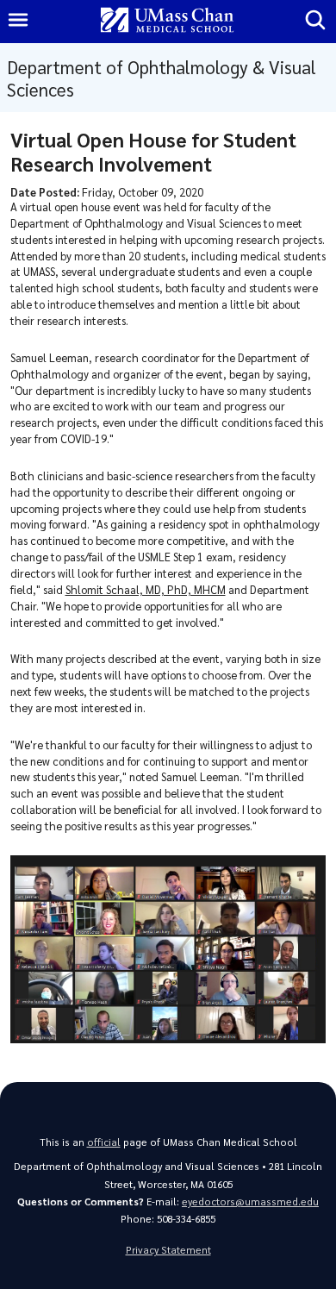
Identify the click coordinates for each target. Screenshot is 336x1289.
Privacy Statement (168, 1249)
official (104, 1142)
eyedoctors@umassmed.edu (250, 1201)
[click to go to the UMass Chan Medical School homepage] (167, 21)
